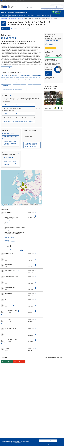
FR (10, 38)
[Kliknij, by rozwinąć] (41, 254)
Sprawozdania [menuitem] (21, 28)
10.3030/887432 (48, 44)
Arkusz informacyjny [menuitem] (6, 28)
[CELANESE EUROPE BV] (23, 183)
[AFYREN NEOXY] (22, 190)
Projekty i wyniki (22, 15)
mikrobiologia (25, 82)
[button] (36, 7)
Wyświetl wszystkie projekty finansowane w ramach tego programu (18, 104)
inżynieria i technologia (6, 84)
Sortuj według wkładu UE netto (21, 250)
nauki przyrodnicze (5, 75)
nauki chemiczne (15, 75)
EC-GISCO (20, 204)
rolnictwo (29, 79)
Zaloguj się (30, 7)
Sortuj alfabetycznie (5, 249)
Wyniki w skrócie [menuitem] (14, 28)
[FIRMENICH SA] (24, 190)
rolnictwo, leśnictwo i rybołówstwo (16, 79)
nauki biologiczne (15, 82)
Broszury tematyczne (13, 15)
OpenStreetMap (10, 204)
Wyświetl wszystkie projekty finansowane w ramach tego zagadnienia (10, 143)
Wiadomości (38, 15)
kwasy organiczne (36, 75)
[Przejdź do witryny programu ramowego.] (3, 23)
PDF (20, 361)
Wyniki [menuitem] (28, 28)
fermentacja (5, 85)
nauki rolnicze (4, 79)
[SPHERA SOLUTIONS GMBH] (26, 187)
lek (39, 77)
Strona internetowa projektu (53, 40)
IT (12, 38)
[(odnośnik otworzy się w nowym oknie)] (11, 6)
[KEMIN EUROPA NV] (23, 185)
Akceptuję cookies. (48, 440)
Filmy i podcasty (31, 15)
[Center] (40, 200)
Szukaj (48, 15)
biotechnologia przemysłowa (19, 84)
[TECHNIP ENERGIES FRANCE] (21, 187)
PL (15, 38)
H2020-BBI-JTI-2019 (7, 157)
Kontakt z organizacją (15, 237)
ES (7, 38)
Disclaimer (2, 205)
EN (4, 38)
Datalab (44, 15)
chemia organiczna (25, 75)
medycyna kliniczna (20, 77)
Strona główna (5, 15)
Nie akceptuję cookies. (48, 443)
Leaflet (2, 204)
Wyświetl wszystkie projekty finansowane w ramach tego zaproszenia (10, 163)
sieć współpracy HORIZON (15, 241)
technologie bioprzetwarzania (34, 84)
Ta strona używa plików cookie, (8, 441)
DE (1, 38)
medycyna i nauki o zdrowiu (7, 77)
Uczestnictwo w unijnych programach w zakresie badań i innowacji (15, 239)
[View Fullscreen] (40, 196)
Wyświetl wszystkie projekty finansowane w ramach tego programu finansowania (31, 145)
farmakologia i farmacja (31, 77)
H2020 (19, 18)
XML (8, 361)
